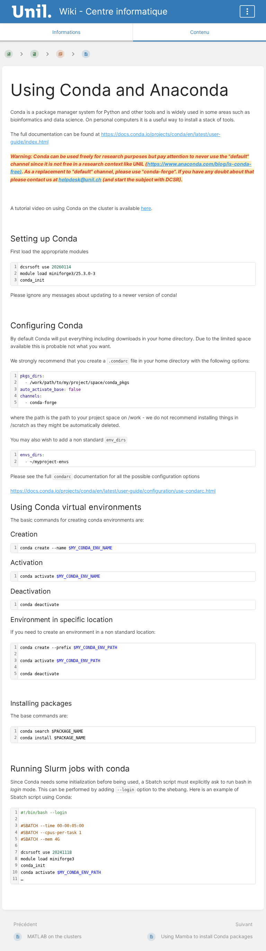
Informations (66, 32)
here (146, 208)
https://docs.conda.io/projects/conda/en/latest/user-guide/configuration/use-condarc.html (112, 491)
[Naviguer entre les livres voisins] (21, 53)
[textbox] (136, 274)
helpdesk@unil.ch (80, 179)
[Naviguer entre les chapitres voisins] (47, 53)
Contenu (199, 32)
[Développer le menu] (247, 11)
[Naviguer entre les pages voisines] (73, 53)
